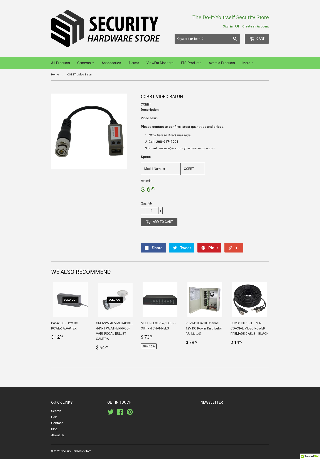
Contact (57, 423)
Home (55, 74)
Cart (260, 39)
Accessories (111, 63)
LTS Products (191, 63)
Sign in (228, 26)
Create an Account (255, 26)
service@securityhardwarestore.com (187, 148)
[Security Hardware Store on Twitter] (110, 413)
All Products (60, 63)
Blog (54, 429)
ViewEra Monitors (160, 63)
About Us (57, 435)
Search (56, 411)
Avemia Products (222, 63)
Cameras (84, 63)
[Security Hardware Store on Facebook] (120, 413)
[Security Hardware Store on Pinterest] (129, 413)
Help (54, 417)
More (246, 63)
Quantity (147, 203)
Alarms (133, 63)
